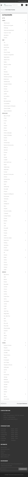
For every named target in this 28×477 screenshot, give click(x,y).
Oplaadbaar (6, 382)
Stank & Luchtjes (7, 64)
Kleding (5, 242)
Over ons (3, 451)
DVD (5, 372)
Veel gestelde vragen (5, 454)
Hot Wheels (6, 301)
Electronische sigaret (8, 25)
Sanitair (5, 49)
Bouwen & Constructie (8, 174)
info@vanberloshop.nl (12, 419)
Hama (5, 298)
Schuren (5, 86)
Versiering (6, 245)
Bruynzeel (6, 284)
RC (4, 252)
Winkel (5, 140)
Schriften (6, 352)
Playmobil (6, 325)
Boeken (5, 220)
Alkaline (5, 386)
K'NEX (5, 306)
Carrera (5, 286)
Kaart (5, 184)
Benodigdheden (7, 101)
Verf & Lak (6, 91)
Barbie (5, 279)
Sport (5, 154)
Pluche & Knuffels (8, 211)
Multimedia (6, 367)
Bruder (5, 281)
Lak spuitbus (6, 96)
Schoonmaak (7, 142)
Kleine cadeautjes (8, 132)
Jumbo (5, 303)
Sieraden (6, 150)
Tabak (3, 20)
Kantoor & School (7, 345)
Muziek (5, 157)
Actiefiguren (6, 203)
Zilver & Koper (7, 52)
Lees (5, 225)
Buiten (5, 257)
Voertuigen (6, 250)
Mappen (5, 347)
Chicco (5, 289)
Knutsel (5, 171)
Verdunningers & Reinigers (9, 106)
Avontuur (6, 264)
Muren (5, 98)
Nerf (5, 318)
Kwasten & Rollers (8, 84)
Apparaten (6, 45)
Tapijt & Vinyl (6, 59)
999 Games (6, 274)
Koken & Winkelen (8, 135)
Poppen (5, 208)
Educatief (6, 189)
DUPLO (5, 294)
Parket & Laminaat (8, 76)
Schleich (6, 330)
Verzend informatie (5, 449)
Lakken (5, 93)
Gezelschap (6, 186)
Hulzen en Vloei (7, 32)
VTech (5, 118)
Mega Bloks (6, 313)
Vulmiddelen (7, 103)
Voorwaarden (4, 447)
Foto (5, 394)
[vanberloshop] (8, 4)
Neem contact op (5, 456)
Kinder (5, 235)
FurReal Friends (7, 215)
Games (5, 369)
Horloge (5, 384)
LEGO (5, 308)
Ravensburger (7, 328)
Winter (5, 259)
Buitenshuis (6, 79)
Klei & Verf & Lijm (7, 162)
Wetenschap (6, 167)
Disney (5, 291)
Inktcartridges (7, 350)
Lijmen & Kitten (7, 108)
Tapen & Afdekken (8, 110)
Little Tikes (6, 311)
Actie (3, 18)
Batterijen (6, 379)
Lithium (5, 389)
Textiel (5, 62)
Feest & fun (6, 240)
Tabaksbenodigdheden (9, 30)
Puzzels (5, 233)
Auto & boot (6, 47)
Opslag (5, 377)
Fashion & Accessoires (9, 145)
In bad (5, 120)
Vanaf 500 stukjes (8, 237)
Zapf (5, 340)
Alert (5, 277)
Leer (5, 69)
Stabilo (5, 335)
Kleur (5, 223)
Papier (5, 164)
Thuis (2, 9)
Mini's (5, 206)
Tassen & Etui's (7, 355)
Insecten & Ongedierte (9, 54)
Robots (5, 201)
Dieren (5, 128)
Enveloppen (6, 360)
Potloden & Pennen (8, 364)
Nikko (5, 320)
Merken (4, 272)
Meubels (6, 71)
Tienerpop (6, 198)
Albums (5, 396)
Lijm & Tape (6, 362)
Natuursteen (6, 74)
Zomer (5, 262)
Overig (4, 342)
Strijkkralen (6, 169)
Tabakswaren (7, 23)
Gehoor (5, 391)
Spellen (5, 181)
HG (4, 42)
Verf (3, 40)
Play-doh (6, 323)
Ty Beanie (6, 213)
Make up (6, 147)
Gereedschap (7, 81)
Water (5, 269)
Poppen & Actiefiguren (9, 193)
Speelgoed (5, 113)
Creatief (5, 159)
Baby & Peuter (7, 115)
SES (5, 333)
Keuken (5, 66)
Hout (5, 123)
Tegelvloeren (6, 57)
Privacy (2, 453)
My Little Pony (7, 316)
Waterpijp (6, 27)
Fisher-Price (6, 296)
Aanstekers (6, 35)
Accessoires (6, 196)
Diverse (5, 37)
